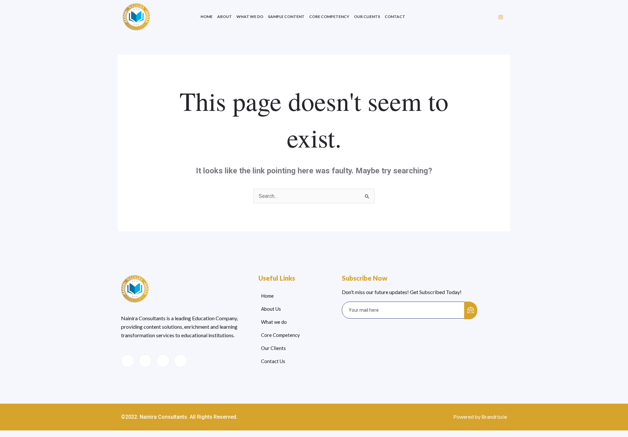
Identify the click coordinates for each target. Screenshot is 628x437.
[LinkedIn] (162, 360)
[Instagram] (500, 17)
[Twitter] (145, 360)
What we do (249, 16)
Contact (395, 16)
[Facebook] (127, 360)
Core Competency (329, 16)
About (224, 16)
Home (207, 16)
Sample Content (286, 16)
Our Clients (367, 16)
